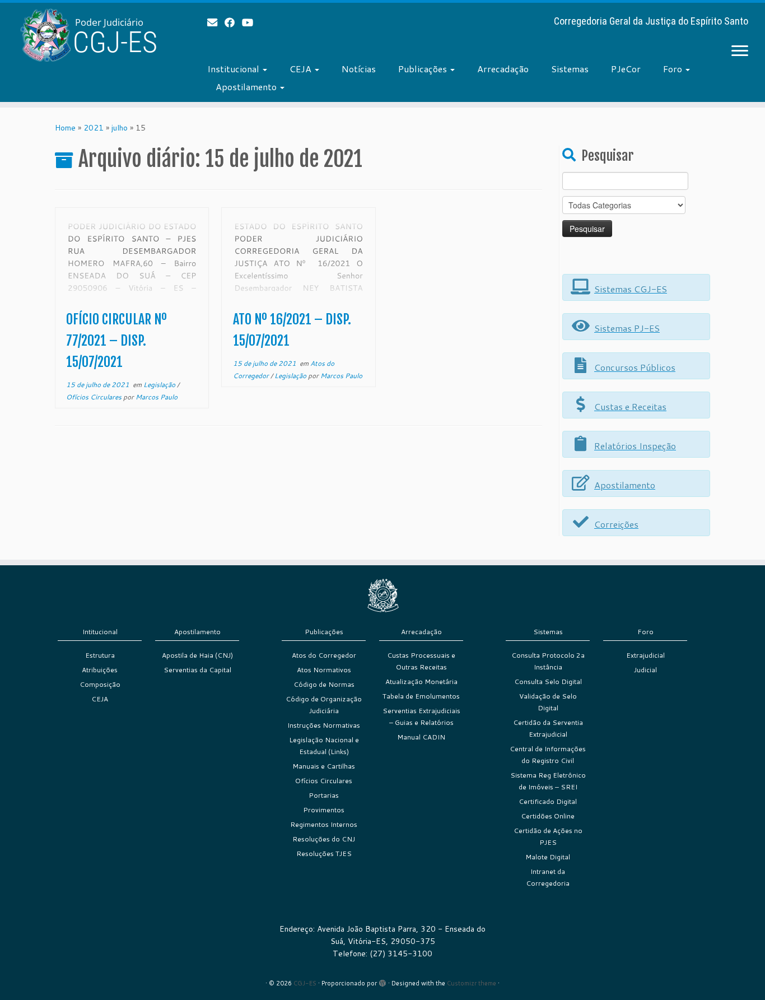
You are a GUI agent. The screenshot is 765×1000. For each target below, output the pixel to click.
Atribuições (100, 670)
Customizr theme (471, 983)
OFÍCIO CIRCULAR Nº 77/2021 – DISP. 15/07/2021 (116, 340)
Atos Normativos (324, 670)
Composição (100, 684)
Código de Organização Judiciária (324, 704)
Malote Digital (547, 857)
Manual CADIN (421, 737)
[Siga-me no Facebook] (233, 22)
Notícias (359, 68)
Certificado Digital (548, 801)
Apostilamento (247, 86)
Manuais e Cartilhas (323, 766)
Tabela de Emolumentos (421, 696)
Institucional (234, 68)
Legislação (160, 384)
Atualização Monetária (421, 681)
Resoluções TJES (324, 853)
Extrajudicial (645, 655)
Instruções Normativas (323, 725)
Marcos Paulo (157, 397)
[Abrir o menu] (739, 51)
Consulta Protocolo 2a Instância (548, 661)
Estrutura (100, 655)
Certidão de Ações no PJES (548, 836)
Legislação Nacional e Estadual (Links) (324, 745)
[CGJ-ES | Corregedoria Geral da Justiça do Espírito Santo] (88, 35)
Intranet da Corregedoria (548, 877)
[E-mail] (216, 22)
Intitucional (100, 631)
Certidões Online (548, 816)
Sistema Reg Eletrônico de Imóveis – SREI (548, 781)
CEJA (302, 68)
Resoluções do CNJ (323, 839)
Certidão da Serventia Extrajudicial (548, 728)
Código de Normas (323, 684)
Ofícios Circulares (94, 397)
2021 (93, 127)
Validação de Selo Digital (548, 702)
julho (119, 127)
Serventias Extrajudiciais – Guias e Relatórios (421, 716)
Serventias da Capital (197, 670)
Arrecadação (503, 68)
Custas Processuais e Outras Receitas (421, 661)
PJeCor (626, 68)
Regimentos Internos (323, 824)
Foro (673, 68)
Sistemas (570, 68)
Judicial (645, 670)
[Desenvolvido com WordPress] (382, 981)
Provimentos (323, 810)
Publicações (423, 68)
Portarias (324, 795)
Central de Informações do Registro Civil (548, 754)
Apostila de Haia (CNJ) (197, 655)
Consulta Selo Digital (548, 681)
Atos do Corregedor (324, 655)
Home (65, 127)
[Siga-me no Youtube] (251, 22)
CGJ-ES (304, 983)
